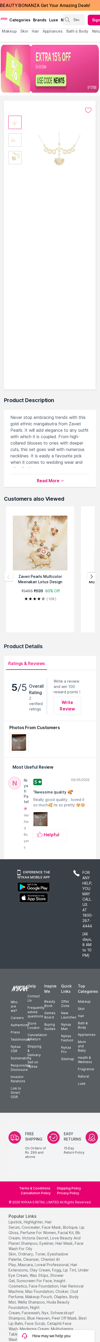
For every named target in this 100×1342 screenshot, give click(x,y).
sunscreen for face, (35, 1280)
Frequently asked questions (36, 1012)
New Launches (68, 1015)
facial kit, (66, 1232)
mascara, (26, 1264)
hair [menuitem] (35, 31)
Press (15, 1032)
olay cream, (40, 1270)
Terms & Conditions (34, 1188)
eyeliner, (46, 1243)
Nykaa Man (66, 1026)
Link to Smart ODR (16, 1092)
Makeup (84, 1001)
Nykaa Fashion (67, 1038)
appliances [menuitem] (53, 31)
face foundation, (44, 1286)
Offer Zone (65, 1003)
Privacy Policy (68, 1193)
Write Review (67, 705)
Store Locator (33, 1025)
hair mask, (64, 1243)
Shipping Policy (69, 1188)
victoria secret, (35, 1238)
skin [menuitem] (24, 31)
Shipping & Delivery (34, 1050)
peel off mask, (65, 1318)
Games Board (49, 1015)
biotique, (70, 1227)
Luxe (81, 1084)
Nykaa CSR (16, 1049)
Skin (81, 1009)
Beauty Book (49, 1003)
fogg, (57, 1270)
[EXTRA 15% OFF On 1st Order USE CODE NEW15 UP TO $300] (50, 68)
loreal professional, (52, 1264)
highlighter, (34, 1222)
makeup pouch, (39, 1296)
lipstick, (16, 1222)
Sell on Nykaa (32, 1064)
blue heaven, (39, 1318)
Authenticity (20, 1025)
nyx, (45, 1312)
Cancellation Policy (36, 1193)
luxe (53, 20)
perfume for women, (38, 1232)
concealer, (31, 1227)
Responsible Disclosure (21, 1067)
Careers (17, 1018)
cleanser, (31, 1259)
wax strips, (39, 1275)
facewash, (31, 1312)
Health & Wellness (85, 1060)
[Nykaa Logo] (4, 18)
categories (19, 20)
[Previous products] (8, 577)
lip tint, (70, 1270)
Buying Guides (49, 1026)
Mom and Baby (82, 1046)
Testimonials (20, 1039)
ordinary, (26, 1254)
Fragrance (86, 1069)
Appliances (86, 1035)
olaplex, (61, 1296)
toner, (40, 1254)
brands (39, 20)
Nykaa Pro (66, 1049)
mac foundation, (39, 1291)
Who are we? (14, 1006)
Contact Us (33, 998)
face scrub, (35, 1323)
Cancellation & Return (37, 1037)
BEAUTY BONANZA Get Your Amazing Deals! (45, 5)
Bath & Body (82, 1025)
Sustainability (21, 1058)
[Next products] (91, 577)
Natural (83, 1076)
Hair (81, 1016)
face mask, (52, 1227)
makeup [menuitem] (9, 31)
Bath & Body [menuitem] (77, 31)
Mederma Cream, (35, 1329)
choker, (62, 1291)
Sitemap (67, 1059)
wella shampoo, (32, 1302)
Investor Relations (18, 1079)
